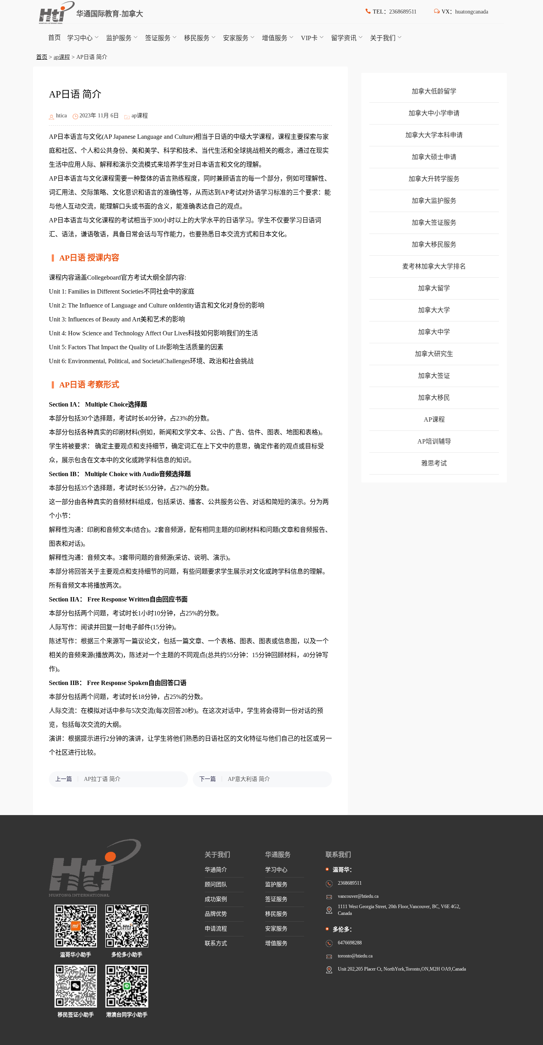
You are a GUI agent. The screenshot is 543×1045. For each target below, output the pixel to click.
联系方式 (216, 943)
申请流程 (216, 929)
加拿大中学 (434, 332)
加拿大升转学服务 (434, 178)
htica (61, 116)
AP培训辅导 (434, 441)
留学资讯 (344, 38)
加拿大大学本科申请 (434, 135)
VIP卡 (309, 38)
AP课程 (434, 419)
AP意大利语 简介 (249, 779)
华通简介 (216, 870)
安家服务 (235, 38)
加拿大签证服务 (434, 222)
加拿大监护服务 (434, 200)
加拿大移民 (434, 397)
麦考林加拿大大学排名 (434, 266)
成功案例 (216, 899)
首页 (54, 37)
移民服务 (196, 38)
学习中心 (80, 38)
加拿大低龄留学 (434, 91)
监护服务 (119, 38)
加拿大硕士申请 (434, 157)
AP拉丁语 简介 (102, 779)
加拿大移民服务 (434, 244)
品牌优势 (216, 914)
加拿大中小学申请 (434, 113)
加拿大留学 (434, 288)
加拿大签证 (434, 375)
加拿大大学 (434, 310)
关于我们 (383, 38)
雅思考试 (434, 463)
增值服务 (274, 38)
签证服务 (158, 38)
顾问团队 (216, 884)
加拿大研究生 (434, 353)
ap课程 (62, 57)
